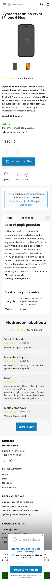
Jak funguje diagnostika (15, 506)
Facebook (4, 460)
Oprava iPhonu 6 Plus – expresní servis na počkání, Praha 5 (31, 301)
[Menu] (4, 4)
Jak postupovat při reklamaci (17, 502)
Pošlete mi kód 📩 (26, 569)
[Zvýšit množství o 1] (19, 152)
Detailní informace (12, 116)
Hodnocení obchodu (26, 322)
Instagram (11, 460)
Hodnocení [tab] (26, 217)
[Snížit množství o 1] (5, 152)
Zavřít (44, 184)
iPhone (5, 474)
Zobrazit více (26, 426)
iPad (4, 478)
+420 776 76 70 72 (12, 455)
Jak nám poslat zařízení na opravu (20, 510)
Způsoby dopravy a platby (16, 514)
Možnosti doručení (17, 132)
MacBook (7, 482)
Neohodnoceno (25, 78)
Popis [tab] (9, 217)
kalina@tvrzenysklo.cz (13, 450)
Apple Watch (9, 487)
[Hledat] (42, 4)
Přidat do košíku (22, 161)
